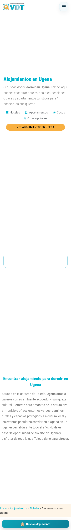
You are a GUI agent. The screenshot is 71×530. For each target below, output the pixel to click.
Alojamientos (18, 508)
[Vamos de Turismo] (14, 6)
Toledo (34, 508)
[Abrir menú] (63, 6)
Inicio (3, 508)
